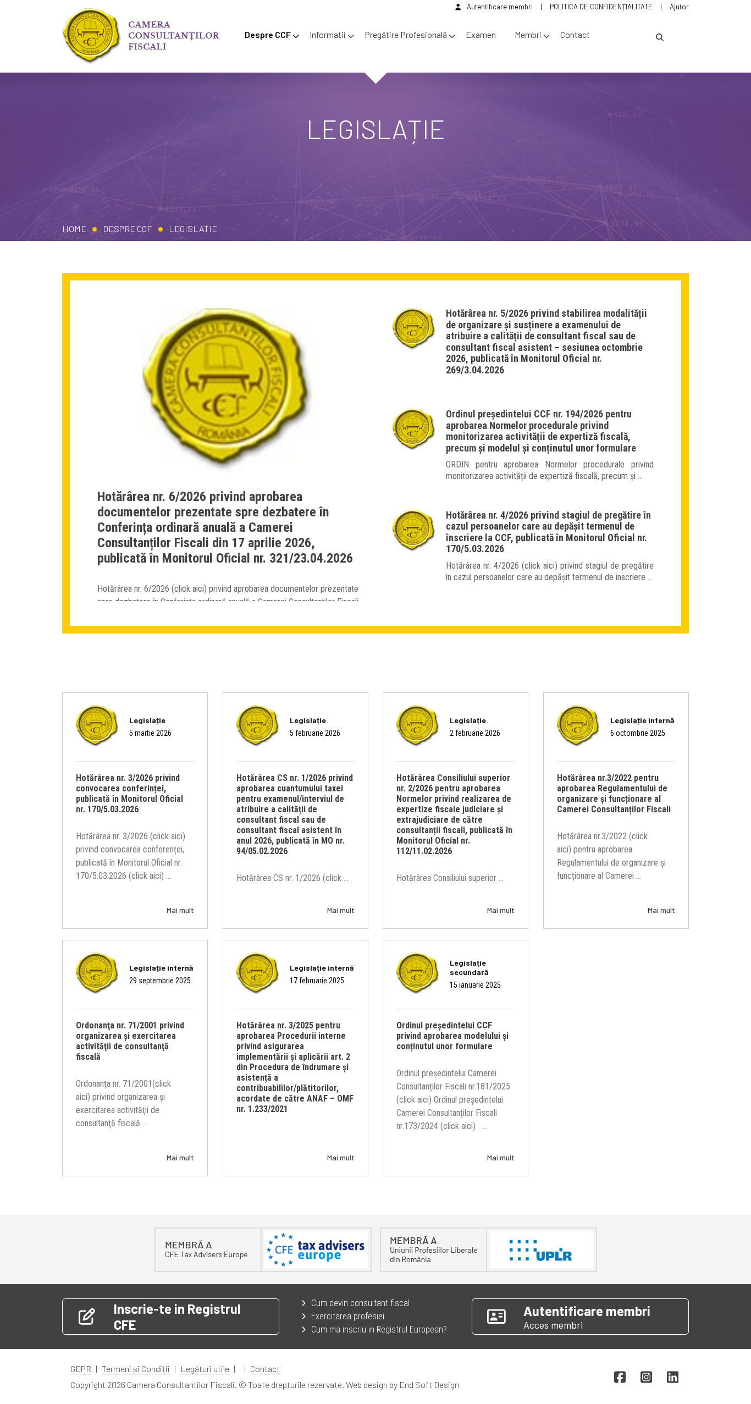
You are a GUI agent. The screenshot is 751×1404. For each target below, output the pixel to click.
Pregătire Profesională (406, 34)
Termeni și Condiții (136, 1368)
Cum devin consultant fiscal (360, 1303)
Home (74, 228)
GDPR (80, 1368)
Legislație (193, 228)
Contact (575, 34)
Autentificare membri (500, 6)
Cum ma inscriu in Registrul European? (379, 1329)
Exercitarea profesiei (347, 1316)
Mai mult (180, 910)
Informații (328, 34)
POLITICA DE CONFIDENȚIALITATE (601, 6)
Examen (481, 34)
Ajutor (679, 6)
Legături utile (204, 1368)
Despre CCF (268, 34)
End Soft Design (429, 1384)
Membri (528, 34)
